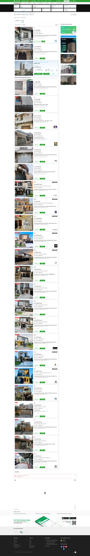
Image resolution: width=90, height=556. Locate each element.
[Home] (14, 1)
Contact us (15, 541)
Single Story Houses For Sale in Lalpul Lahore (64, 513)
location (34, 5)
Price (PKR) (15, 9)
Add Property (31, 547)
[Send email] (35, 41)
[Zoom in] (75, 506)
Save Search (74, 14)
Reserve (38, 73)
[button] (16, 7)
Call (44, 41)
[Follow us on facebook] (62, 547)
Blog (38, 1)
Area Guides (33, 1)
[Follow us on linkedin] (64, 549)
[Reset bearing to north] (75, 509)
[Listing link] (36, 35)
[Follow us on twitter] (62, 549)
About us (15, 540)
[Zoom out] (75, 507)
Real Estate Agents (32, 545)
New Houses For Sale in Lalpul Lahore (20, 513)
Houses (22, 21)
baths (43, 9)
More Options (66, 9)
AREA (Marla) (66, 5)
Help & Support (16, 544)
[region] (45, 494)
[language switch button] (71, 1)
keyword (53, 9)
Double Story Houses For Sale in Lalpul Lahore (42, 513)
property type (54, 5)
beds (33, 9)
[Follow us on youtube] (66, 547)
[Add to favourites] (32, 94)
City (21, 5)
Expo (30, 544)
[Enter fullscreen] (75, 480)
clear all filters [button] (23, 17)
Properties (18, 1)
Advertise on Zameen (17, 545)
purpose (15, 5)
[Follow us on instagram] (64, 547)
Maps (42, 1)
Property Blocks (26, 1)
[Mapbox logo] (16, 509)
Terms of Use (16, 547)
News (30, 541)
